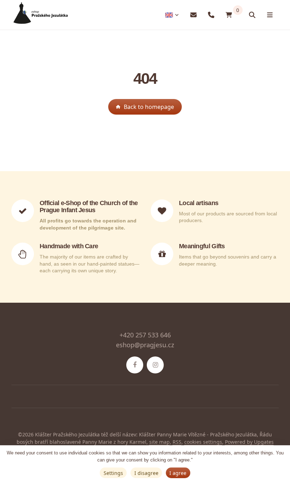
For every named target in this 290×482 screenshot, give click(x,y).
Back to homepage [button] (149, 107)
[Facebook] (134, 364)
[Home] (39, 15)
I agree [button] (177, 473)
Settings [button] (113, 473)
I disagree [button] (146, 473)
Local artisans (198, 203)
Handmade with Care (69, 246)
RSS (177, 442)
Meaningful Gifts (202, 246)
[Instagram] (155, 364)
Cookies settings (203, 442)
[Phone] (211, 15)
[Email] (193, 15)
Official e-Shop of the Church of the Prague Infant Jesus (89, 206)
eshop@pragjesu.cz (145, 345)
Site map (159, 442)
